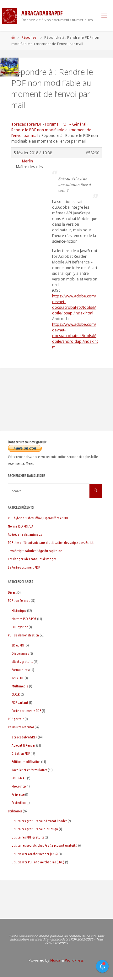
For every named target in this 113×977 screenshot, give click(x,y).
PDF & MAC (19, 778)
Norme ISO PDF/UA (20, 526)
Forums (51, 124)
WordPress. (74, 960)
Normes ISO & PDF (24, 619)
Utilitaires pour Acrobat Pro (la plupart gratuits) (45, 845)
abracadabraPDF (26, 124)
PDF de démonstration (23, 635)
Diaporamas (20, 653)
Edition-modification (26, 762)
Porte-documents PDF (26, 711)
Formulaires (20, 670)
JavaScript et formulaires (29, 770)
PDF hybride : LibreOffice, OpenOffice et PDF (38, 518)
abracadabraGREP (24, 737)
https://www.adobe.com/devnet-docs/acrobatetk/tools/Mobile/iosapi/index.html (74, 304)
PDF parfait (16, 719)
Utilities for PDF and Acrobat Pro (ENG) (38, 862)
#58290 (92, 152)
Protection (19, 802)
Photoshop (19, 786)
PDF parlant (20, 702)
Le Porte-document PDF (24, 567)
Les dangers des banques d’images (32, 559)
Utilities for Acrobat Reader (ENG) (35, 854)
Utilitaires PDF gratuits (28, 837)
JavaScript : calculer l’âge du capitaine (35, 551)
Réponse (28, 37)
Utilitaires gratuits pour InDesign (35, 829)
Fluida (54, 960)
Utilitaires (15, 811)
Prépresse (18, 794)
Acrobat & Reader (23, 745)
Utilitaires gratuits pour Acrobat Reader (39, 821)
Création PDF (21, 753)
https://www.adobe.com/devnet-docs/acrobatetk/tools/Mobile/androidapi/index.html (75, 336)
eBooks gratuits (22, 661)
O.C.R (16, 694)
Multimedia (20, 686)
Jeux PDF (18, 678)
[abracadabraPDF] (9, 15)
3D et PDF (18, 645)
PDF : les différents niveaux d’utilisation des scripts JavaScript (51, 542)
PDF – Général (74, 124)
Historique (19, 610)
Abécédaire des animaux (25, 534)
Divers (12, 592)
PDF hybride (20, 627)
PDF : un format (19, 600)
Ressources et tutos (21, 727)
